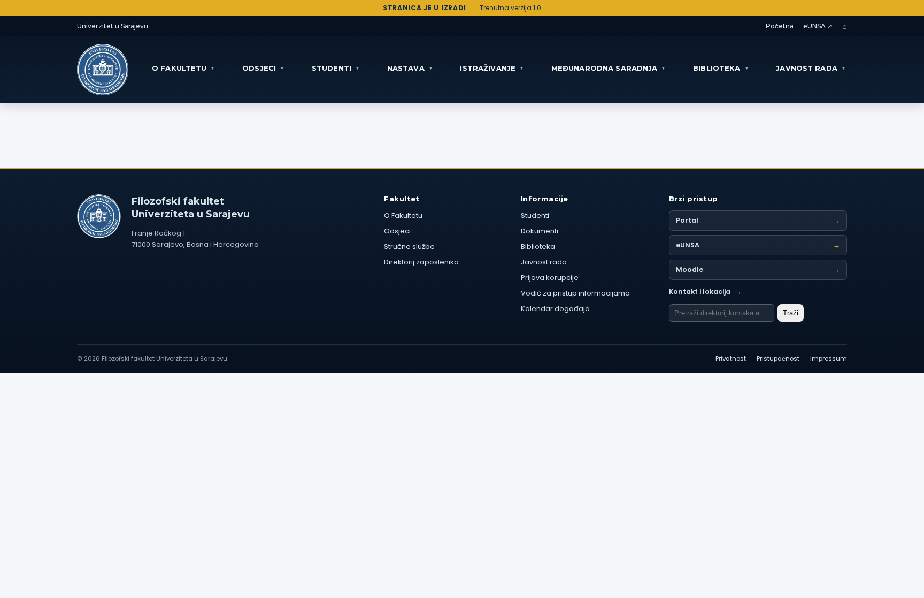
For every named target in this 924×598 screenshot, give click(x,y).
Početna (780, 26)
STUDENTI (336, 68)
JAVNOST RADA (811, 68)
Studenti (535, 215)
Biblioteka (538, 246)
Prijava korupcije (550, 277)
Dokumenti (539, 231)
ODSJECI (263, 68)
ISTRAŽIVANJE (492, 68)
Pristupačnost (778, 358)
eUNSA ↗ (818, 26)
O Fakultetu (403, 215)
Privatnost (730, 358)
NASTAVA (410, 68)
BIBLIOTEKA (721, 68)
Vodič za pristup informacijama (575, 293)
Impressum (828, 358)
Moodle (758, 269)
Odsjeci (397, 231)
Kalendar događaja (555, 309)
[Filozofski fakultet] (99, 216)
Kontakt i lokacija (705, 291)
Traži (790, 313)
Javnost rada (544, 262)
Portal (758, 220)
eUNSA (758, 244)
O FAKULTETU (183, 68)
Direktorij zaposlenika (421, 262)
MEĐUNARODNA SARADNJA (608, 68)
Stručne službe (409, 246)
